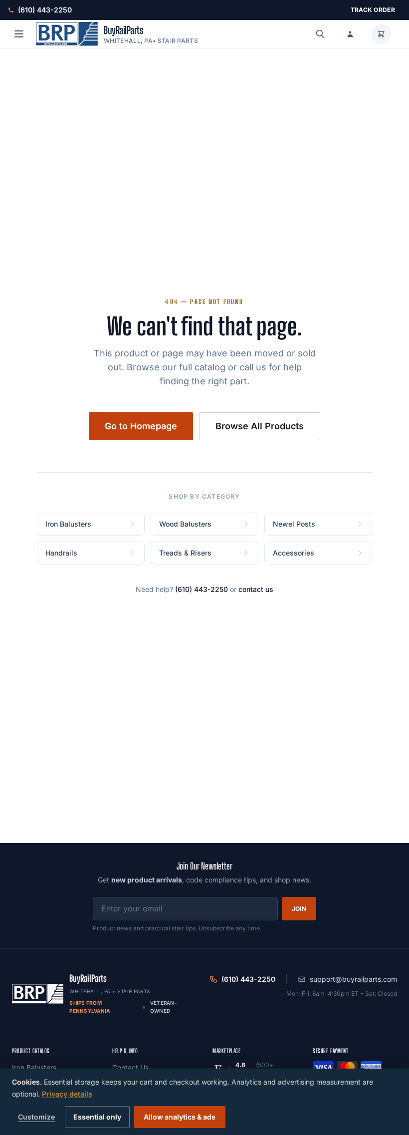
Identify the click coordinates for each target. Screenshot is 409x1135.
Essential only (97, 1117)
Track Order (373, 9)
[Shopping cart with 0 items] (381, 34)
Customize (36, 1117)
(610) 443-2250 (201, 589)
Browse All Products (259, 426)
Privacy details (67, 1094)
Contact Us (130, 1067)
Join (299, 908)
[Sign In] (350, 34)
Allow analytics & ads (179, 1117)
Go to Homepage (141, 426)
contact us (255, 589)
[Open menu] (19, 34)
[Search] (320, 34)
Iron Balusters (34, 1067)
